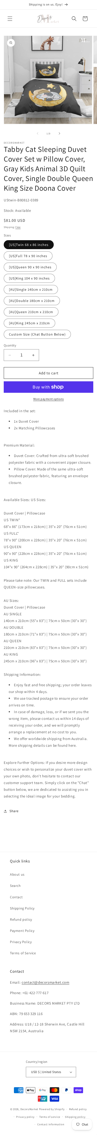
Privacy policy (25, 1117)
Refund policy (21, 919)
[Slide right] (59, 133)
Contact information (50, 1124)
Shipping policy (75, 1117)
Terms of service (49, 1117)
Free (18, 227)
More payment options (48, 399)
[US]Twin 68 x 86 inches (28, 244)
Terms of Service (23, 953)
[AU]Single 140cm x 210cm (31, 289)
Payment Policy (22, 930)
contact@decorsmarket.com (45, 982)
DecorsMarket (29, 1109)
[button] (9, 18)
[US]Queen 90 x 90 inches (30, 267)
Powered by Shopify (52, 1109)
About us (17, 874)
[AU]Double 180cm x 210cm (32, 300)
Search (15, 885)
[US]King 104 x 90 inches (29, 278)
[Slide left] (37, 133)
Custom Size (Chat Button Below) (37, 334)
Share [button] (14, 811)
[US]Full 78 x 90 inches (28, 256)
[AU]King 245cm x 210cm (29, 323)
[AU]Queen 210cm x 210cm (31, 312)
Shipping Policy (22, 908)
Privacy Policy (21, 942)
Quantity (10, 345)
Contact (16, 897)
